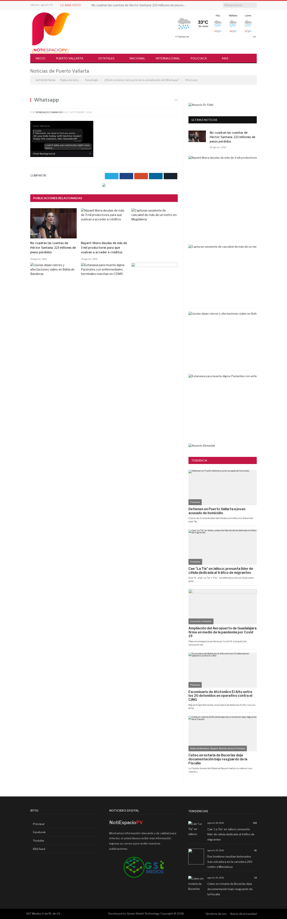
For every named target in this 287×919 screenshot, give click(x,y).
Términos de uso (216, 913)
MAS (225, 58)
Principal (38, 824)
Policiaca (199, 58)
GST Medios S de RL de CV (43, 913)
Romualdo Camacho (49, 112)
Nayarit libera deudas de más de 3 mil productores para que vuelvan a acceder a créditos (104, 248)
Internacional (168, 58)
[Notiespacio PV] (51, 32)
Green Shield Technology (143, 913)
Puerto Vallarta (69, 58)
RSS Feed (38, 849)
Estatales (107, 58)
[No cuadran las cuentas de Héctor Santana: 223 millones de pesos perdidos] (53, 223)
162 (255, 822)
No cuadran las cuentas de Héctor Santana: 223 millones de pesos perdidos (139, 5)
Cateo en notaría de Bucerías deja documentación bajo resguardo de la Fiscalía (230, 889)
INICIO (40, 58)
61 (255, 850)
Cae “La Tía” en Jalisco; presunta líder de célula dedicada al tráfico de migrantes (230, 834)
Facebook (39, 832)
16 (255, 877)
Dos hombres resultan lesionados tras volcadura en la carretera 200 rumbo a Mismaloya (229, 861)
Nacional (137, 58)
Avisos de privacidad (243, 913)
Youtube (38, 840)
